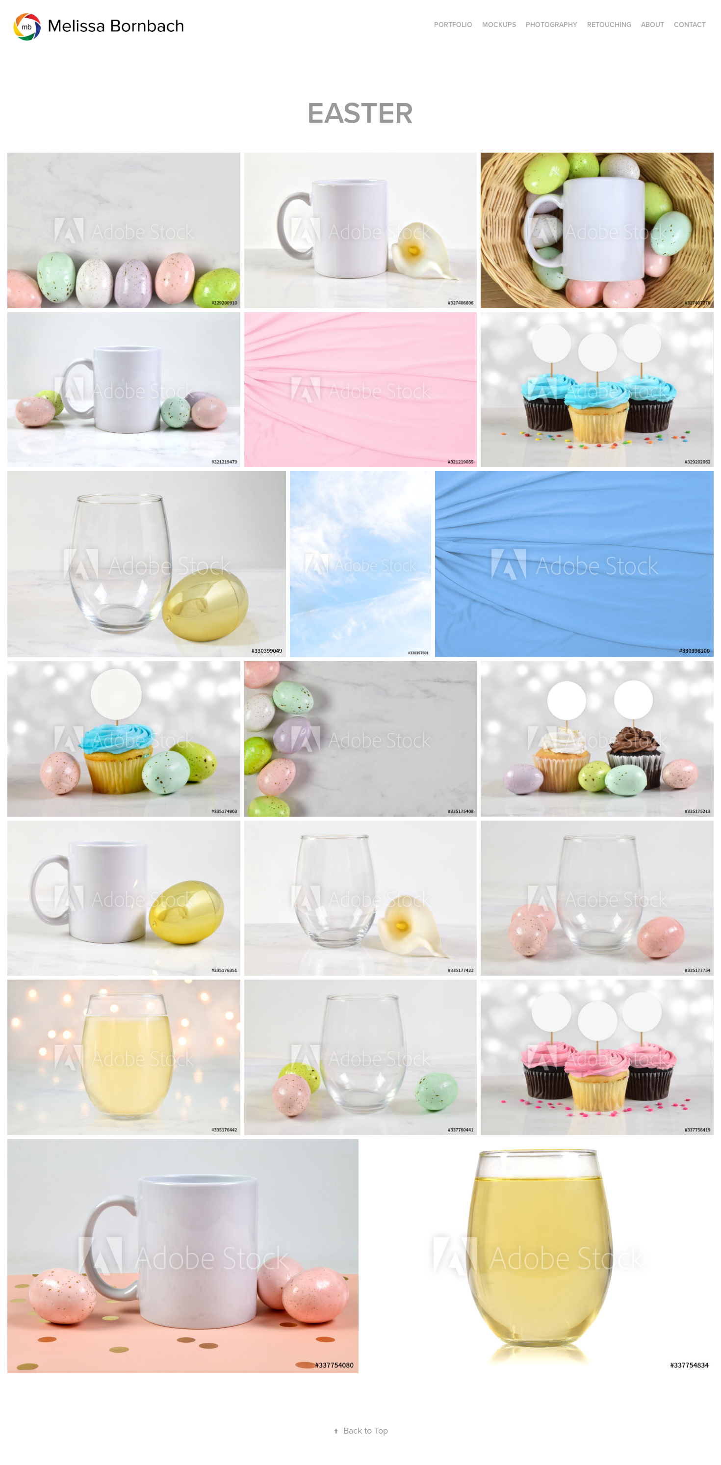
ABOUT (652, 24)
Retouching (609, 24)
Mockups (499, 24)
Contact (690, 24)
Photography (551, 24)
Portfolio (453, 24)
